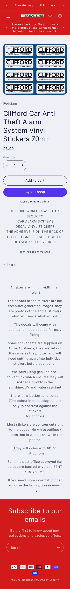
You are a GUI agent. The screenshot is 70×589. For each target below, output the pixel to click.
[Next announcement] (63, 5)
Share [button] (11, 264)
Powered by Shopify (46, 579)
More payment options (35, 201)
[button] (8, 16)
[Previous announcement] (6, 5)
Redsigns (27, 579)
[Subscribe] (58, 548)
